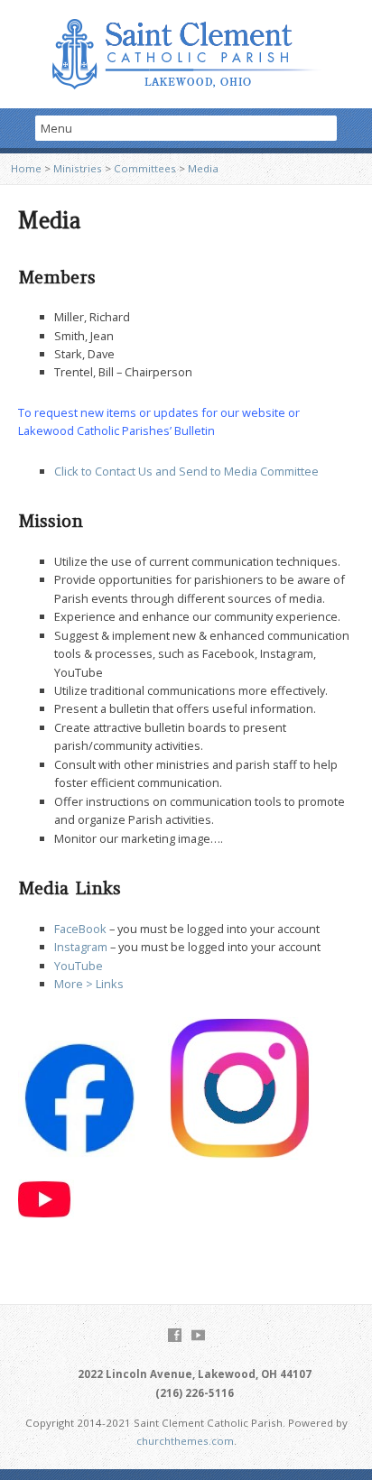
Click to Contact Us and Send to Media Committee (186, 471)
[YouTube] (198, 1335)
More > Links (89, 984)
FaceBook (80, 928)
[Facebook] (174, 1335)
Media (203, 168)
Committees (145, 168)
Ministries (77, 168)
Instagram (80, 947)
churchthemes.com (185, 1441)
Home (26, 168)
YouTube (78, 965)
